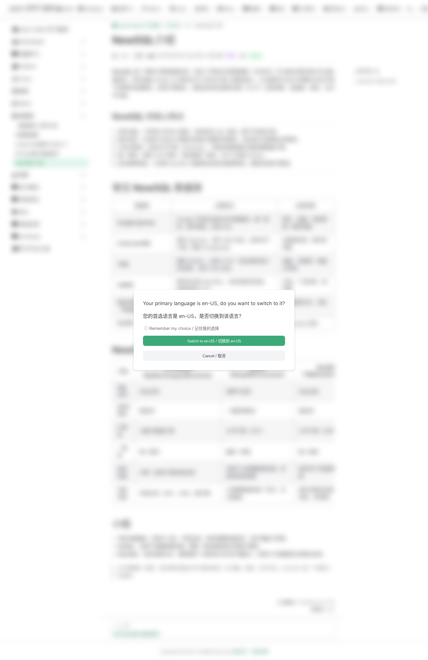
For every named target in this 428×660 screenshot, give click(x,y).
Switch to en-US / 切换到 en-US (214, 341)
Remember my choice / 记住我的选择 (184, 328)
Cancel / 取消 (214, 356)
